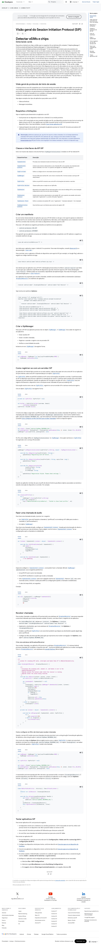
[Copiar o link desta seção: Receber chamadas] (34, 613)
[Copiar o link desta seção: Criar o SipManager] (35, 326)
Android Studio (86, 2)
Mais (30, 2)
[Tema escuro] (80, 240)
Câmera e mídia (22, 918)
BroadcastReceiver (22, 278)
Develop (5, 8)
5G (19, 923)
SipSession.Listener (21, 196)
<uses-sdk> (28, 250)
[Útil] (80, 24)
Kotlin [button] (19, 352)
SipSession (21, 189)
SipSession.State (23, 201)
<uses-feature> (35, 273)
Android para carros (40, 920)
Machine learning (22, 913)
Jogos (19, 911)
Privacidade (21, 921)
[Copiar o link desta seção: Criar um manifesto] (34, 215)
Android (4, 912)
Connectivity (25, 8)
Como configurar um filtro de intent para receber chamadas (39, 418)
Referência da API (72, 917)
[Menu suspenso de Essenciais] (24, 2)
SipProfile (21, 181)
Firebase (36, 934)
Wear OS (37, 915)
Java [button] (26, 352)
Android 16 (54, 913)
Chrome (29, 934)
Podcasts (4, 928)
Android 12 (54, 923)
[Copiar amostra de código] (82, 240)
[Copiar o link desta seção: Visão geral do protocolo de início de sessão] (57, 84)
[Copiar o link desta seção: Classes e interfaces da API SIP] (45, 148)
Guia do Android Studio (74, 912)
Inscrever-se (80, 941)
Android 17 (54, 911)
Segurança (4, 917)
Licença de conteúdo (60, 880)
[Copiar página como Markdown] (22, 33)
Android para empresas (8, 915)
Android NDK (71, 923)
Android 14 (54, 918)
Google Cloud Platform (47, 934)
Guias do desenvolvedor (74, 915)
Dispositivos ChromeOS (41, 917)
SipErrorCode (22, 171)
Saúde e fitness (22, 916)
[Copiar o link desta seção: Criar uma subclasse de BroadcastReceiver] (46, 642)
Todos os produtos (61, 934)
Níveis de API (73, 248)
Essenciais (19, 2)
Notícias (4, 923)
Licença (11, 941)
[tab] (19, 352)
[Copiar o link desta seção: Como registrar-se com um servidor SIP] (53, 368)
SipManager (21, 175)
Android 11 (54, 926)
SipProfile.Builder (23, 185)
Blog (3, 925)
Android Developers (20, 23)
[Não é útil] (82, 24)
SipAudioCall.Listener (21, 166)
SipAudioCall (21, 162)
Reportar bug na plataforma (91, 911)
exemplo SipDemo (50, 649)
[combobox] (55, 1)
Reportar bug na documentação (89, 914)
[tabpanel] (49, 358)
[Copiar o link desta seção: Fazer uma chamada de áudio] (43, 513)
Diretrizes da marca (20, 941)
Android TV (38, 923)
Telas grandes (38, 912)
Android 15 (54, 916)
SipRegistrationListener (22, 205)
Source (3, 920)
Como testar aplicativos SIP (54, 124)
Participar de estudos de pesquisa (91, 920)
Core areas (14, 8)
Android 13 (54, 921)
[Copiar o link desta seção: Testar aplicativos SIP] (36, 819)
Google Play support (90, 917)
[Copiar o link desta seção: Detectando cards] (33, 42)
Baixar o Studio (71, 920)
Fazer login (96, 2)
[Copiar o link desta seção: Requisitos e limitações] (38, 111)
